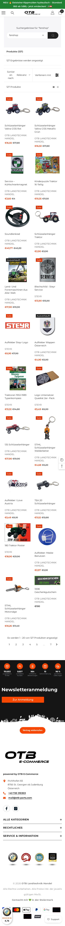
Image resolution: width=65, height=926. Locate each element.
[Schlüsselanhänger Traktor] (47, 217)
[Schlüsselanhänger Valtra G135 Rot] (17, 109)
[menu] (3, 13)
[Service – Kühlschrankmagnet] (17, 164)
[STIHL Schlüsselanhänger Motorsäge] (17, 589)
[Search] (53, 35)
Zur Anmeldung (23, 699)
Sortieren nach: (17, 75)
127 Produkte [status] (13, 86)
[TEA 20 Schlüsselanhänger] (47, 483)
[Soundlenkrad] (17, 217)
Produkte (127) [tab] (14, 51)
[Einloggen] (52, 12)
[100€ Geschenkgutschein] (47, 580)
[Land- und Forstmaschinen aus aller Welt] (17, 270)
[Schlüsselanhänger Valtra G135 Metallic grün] (47, 109)
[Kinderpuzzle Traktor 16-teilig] (47, 164)
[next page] (57, 644)
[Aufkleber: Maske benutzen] (47, 536)
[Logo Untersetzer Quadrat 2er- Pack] (47, 378)
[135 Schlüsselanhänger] (17, 428)
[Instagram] (15, 808)
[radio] (53, 87)
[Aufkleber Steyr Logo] (17, 325)
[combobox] (32, 35)
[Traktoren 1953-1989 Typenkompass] (17, 378)
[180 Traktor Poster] (17, 532)
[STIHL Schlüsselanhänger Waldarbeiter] (47, 428)
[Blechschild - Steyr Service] (47, 270)
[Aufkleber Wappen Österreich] (47, 325)
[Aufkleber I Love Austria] (17, 483)
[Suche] (12, 13)
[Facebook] (6, 808)
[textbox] (43, 35)
